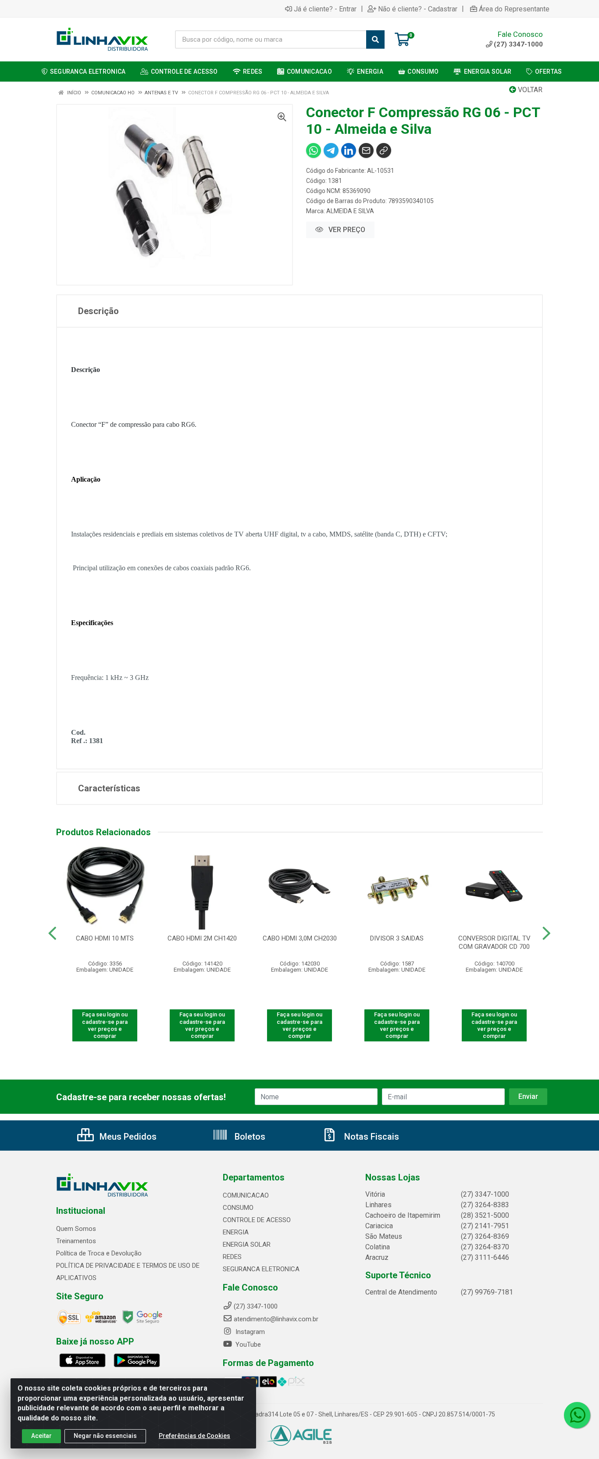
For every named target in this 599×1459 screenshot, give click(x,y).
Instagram (249, 1332)
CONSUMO (238, 1208)
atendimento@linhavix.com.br (276, 1319)
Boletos (248, 1136)
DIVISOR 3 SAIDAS (397, 938)
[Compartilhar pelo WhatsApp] (313, 150)
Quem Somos (76, 1229)
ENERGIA (236, 1232)
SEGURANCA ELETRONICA (261, 1269)
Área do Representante (514, 8)
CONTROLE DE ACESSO (257, 1220)
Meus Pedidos (127, 1136)
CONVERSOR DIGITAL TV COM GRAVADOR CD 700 (494, 942)
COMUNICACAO (246, 1195)
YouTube (247, 1344)
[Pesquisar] (375, 39)
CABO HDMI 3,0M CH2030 (300, 938)
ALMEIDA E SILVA (350, 211)
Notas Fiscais (370, 1136)
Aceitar (41, 1435)
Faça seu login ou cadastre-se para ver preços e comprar (105, 1025)
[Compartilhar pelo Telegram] (331, 150)
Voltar (529, 90)
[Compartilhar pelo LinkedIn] (348, 150)
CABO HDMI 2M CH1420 (202, 938)
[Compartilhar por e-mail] (366, 150)
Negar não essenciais (105, 1435)
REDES (232, 1257)
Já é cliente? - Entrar (325, 8)
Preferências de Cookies (194, 1435)
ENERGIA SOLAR (247, 1244)
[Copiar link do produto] (383, 150)
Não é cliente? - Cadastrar (417, 8)
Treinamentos (76, 1241)
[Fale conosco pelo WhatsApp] (577, 1415)
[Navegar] (52, 933)
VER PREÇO (346, 229)
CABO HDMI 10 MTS (105, 938)
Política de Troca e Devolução (99, 1253)
